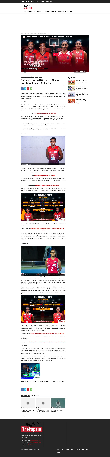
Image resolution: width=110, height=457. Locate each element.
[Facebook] (22, 88)
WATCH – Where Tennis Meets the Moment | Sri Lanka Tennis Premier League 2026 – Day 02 (27, 410)
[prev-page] (22, 415)
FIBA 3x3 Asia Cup (28, 381)
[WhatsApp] (31, 88)
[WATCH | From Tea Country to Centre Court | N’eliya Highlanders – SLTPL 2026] (58, 403)
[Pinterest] (28, 88)
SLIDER (41, 381)
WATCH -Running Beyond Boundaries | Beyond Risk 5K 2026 (82, 94)
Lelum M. (24, 85)
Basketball (62, 381)
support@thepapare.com (35, 442)
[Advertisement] (55, 22)
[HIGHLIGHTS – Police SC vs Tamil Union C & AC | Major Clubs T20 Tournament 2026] (71, 88)
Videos (25, 33)
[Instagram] (23, 446)
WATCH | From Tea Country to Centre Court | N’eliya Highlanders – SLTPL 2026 (58, 410)
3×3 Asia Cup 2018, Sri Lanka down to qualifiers (45, 113)
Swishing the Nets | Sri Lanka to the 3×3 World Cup (47, 185)
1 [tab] (40, 276)
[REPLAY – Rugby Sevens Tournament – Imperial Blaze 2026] (71, 101)
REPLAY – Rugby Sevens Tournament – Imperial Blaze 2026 (82, 101)
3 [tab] (43, 276)
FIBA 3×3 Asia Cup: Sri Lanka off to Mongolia (44, 175)
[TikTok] (25, 446)
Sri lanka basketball (47, 381)
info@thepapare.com (31, 444)
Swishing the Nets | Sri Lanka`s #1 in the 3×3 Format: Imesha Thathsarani (47, 333)
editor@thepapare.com (35, 440)
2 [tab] (41, 276)
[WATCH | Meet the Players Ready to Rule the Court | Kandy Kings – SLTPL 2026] (71, 82)
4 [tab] (44, 276)
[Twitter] (25, 88)
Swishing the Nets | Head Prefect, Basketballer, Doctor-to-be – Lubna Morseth (47, 342)
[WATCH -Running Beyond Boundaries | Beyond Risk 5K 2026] (71, 94)
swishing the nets (55, 381)
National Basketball (35, 381)
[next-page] (24, 415)
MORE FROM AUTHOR (35, 395)
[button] (85, 11)
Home (22, 33)
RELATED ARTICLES (26, 395)
